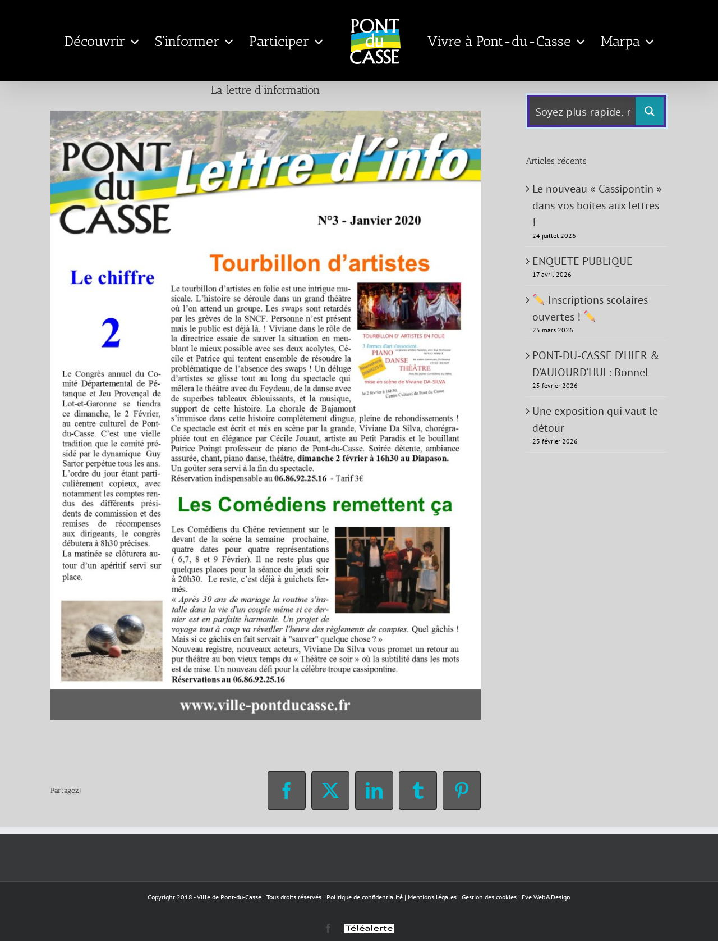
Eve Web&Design (546, 897)
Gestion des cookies (489, 897)
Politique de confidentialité (364, 897)
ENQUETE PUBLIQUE (582, 261)
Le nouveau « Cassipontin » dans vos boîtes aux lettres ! (597, 205)
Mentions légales (432, 897)
